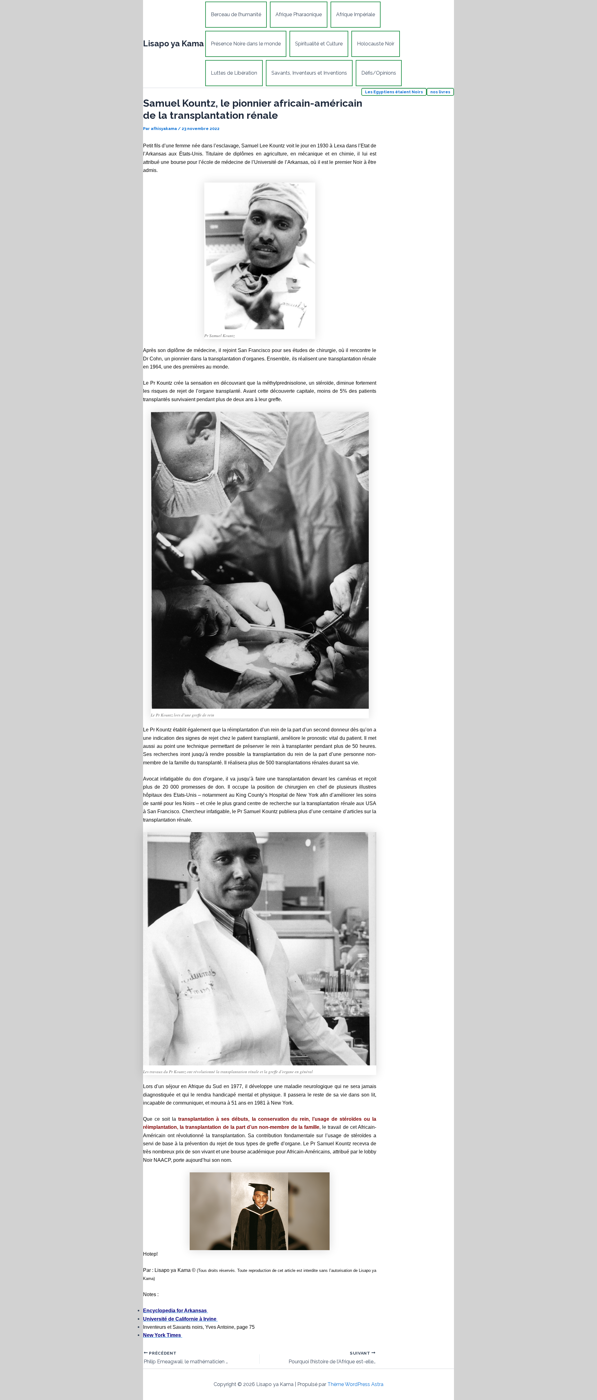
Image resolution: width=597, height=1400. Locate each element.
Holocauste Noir (375, 44)
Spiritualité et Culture (319, 44)
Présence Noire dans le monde (246, 44)
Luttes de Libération (234, 73)
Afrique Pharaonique (298, 14)
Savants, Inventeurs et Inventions (309, 73)
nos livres (440, 92)
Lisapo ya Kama (173, 43)
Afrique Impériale (355, 14)
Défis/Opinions (378, 73)
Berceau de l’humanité (236, 14)
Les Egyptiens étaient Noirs (394, 92)
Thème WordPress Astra (355, 1384)
